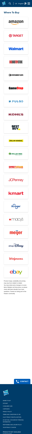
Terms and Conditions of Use (11, 414)
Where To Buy (11, 12)
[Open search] (10, 3)
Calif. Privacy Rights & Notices (12, 417)
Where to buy (7, 400)
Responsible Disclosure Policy (12, 424)
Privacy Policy (7, 411)
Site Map (5, 403)
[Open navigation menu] (29, 3)
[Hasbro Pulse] (16, 101)
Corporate (6, 409)
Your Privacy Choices (9, 427)
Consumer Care (7, 406)
